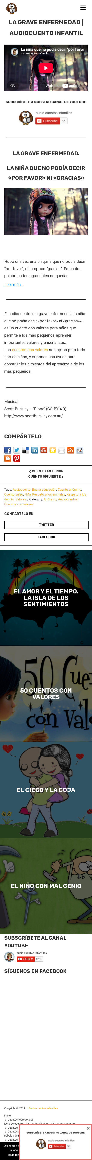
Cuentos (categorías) (20, 1119)
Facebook (46, 537)
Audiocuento (22, 489)
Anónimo (50, 499)
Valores (20, 499)
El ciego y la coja (46, 790)
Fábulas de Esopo (15, 1135)
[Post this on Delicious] (26, 450)
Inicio (7, 1115)
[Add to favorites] (53, 450)
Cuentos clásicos (38, 1123)
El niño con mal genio (46, 886)
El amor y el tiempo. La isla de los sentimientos (46, 598)
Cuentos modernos (64, 1123)
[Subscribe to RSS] (71, 450)
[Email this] (62, 450)
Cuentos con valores (19, 504)
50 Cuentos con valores (46, 694)
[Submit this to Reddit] (80, 450)
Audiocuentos (68, 499)
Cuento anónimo (69, 489)
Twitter (46, 525)
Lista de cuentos (14, 1123)
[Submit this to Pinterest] (17, 458)
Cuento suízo (13, 494)
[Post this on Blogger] (8, 458)
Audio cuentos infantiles (43, 1108)
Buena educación (44, 489)
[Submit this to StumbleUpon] (44, 450)
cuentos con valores (30, 349)
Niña (28, 494)
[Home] (11, 8)
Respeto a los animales (48, 494)
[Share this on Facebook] (8, 450)
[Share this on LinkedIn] (35, 450)
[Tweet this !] (17, 450)
